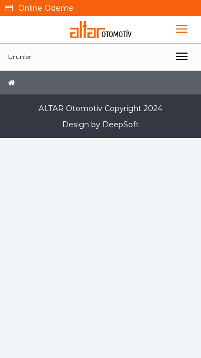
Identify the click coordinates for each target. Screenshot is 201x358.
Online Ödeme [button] (45, 8)
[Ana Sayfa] (11, 82)
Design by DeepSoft (100, 124)
